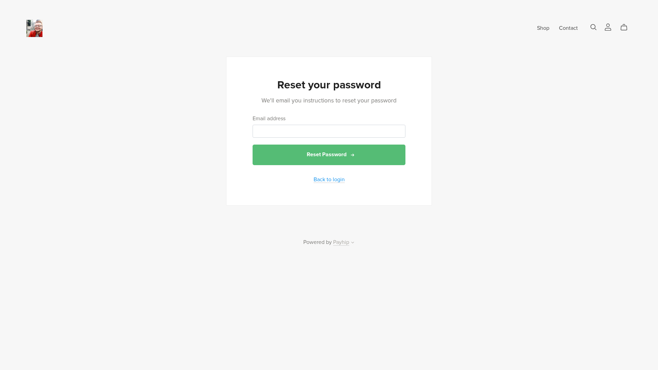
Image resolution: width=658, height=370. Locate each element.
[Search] (593, 27)
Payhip (341, 242)
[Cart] (626, 27)
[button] (353, 243)
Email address (269, 118)
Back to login (329, 179)
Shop (543, 28)
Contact (568, 28)
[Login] (608, 26)
